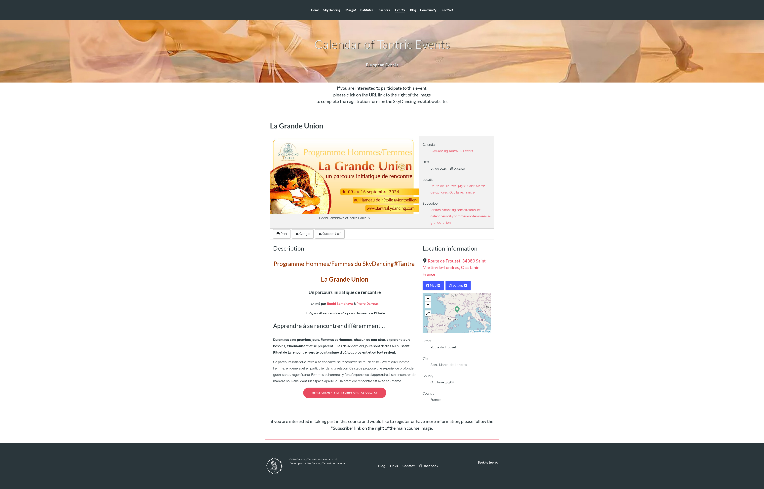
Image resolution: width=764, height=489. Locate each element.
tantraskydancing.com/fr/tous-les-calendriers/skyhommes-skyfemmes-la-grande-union (461, 216)
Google (304, 234)
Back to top (486, 462)
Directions (456, 285)
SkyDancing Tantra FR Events (452, 151)
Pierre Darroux (368, 304)
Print (283, 234)
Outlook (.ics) (331, 234)
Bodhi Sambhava (340, 304)
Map (433, 285)
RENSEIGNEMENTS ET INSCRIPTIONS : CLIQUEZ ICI (344, 393)
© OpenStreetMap (480, 331)
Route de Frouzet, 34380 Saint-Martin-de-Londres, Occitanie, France (455, 267)
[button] (457, 309)
